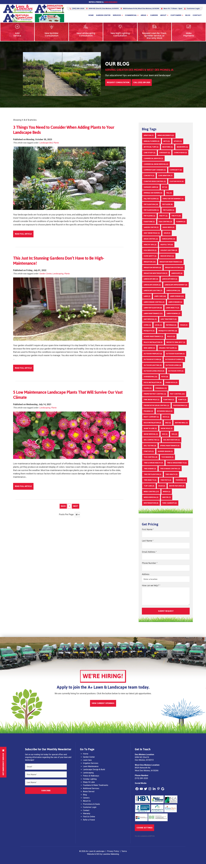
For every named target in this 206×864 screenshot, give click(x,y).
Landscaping (57, 273)
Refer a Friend (89, 820)
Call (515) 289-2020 (141, 82)
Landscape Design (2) (152, 284)
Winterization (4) (151, 502)
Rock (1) (166, 416)
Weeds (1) (166, 491)
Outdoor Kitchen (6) (152, 359)
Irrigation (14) (150, 261)
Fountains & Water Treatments (95, 785)
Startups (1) (149, 451)
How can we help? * (151, 585)
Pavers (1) (148, 388)
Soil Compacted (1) (151, 439)
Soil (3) (174, 434)
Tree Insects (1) (150, 479)
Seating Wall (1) (181, 422)
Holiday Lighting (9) (168, 250)
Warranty (86, 813)
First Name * (148, 529)
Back (63, 506)
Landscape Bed (45, 143)
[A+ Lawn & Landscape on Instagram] (150, 789)
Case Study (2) (149, 152)
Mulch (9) (171, 336)
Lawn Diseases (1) (175, 302)
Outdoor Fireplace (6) (153, 353)
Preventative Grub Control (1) (156, 405)
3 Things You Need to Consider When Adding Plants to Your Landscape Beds (63, 129)
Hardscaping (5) (168, 238)
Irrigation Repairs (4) (152, 267)
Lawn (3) (147, 296)
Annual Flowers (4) (151, 141)
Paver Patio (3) (171, 382)
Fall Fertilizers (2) (151, 198)
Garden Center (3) (151, 227)
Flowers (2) (180, 221)
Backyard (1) (167, 146)
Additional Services (91, 788)
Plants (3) (182, 399)
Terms (124, 851)
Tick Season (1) (167, 457)
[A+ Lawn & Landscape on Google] (163, 789)
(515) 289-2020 (78, 8)
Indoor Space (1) (167, 255)
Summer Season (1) (165, 451)
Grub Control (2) (151, 238)
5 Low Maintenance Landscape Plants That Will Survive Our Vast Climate (68, 394)
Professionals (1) (180, 405)
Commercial (131, 15)
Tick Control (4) (150, 457)
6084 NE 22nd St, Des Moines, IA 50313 (103, 8)
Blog (187, 15)
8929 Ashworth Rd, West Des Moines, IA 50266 (141, 8)
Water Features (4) (176, 485)
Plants (56, 143)
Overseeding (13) (150, 376)
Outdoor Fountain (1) (175, 353)
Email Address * (149, 552)
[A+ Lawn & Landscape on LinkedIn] (154, 789)
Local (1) (158, 324)
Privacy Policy (113, 851)
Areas (143, 15)
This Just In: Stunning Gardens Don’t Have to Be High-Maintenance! (58, 260)
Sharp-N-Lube (89, 782)
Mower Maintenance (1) (153, 336)
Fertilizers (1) (168, 210)
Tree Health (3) (171, 474)
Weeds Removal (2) (151, 497)
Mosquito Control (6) (167, 330)
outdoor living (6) (173, 365)
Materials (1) (171, 324)
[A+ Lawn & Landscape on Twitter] (145, 789)
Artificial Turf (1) (151, 146)
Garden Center (103, 15)
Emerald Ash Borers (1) (153, 192)
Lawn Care (87, 760)
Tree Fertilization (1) (152, 474)
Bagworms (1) (182, 146)
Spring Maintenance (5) (169, 445)
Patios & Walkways (91, 776)
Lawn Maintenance (90, 766)
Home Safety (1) (150, 255)
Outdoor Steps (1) (175, 370)
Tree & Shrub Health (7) (153, 462)
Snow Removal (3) (151, 434)
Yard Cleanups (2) (169, 502)
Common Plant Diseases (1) (155, 169)
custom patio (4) (177, 181)
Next (75, 506)
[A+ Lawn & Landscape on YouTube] (141, 789)
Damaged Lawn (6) (151, 187)
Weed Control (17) (151, 491)
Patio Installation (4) (153, 382)
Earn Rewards (110, 2)
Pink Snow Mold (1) (151, 399)
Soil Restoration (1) (171, 439)
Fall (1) (169, 192)
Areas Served (88, 791)
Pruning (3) (148, 411)
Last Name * (147, 541)
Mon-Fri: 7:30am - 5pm (172, 8)
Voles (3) (161, 485)
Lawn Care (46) (160, 296)
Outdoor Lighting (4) (153, 365)
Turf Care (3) (149, 485)
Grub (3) (167, 233)
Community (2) (176, 169)
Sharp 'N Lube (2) (150, 428)
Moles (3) (184, 324)
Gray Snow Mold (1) (152, 233)
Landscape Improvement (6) (176, 284)
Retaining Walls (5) (165, 411)
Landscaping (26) (173, 290)
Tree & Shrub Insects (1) (177, 462)
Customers (175, 15)
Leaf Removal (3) (150, 319)
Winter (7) (166, 497)
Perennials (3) (161, 388)
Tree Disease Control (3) (170, 468)
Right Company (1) (151, 416)
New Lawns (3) (149, 347)
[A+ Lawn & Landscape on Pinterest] (158, 789)
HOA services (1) (150, 250)
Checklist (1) (164, 152)
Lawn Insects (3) (172, 307)
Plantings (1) (168, 399)
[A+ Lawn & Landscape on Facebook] (137, 789)
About (163, 15)
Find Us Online (89, 816)
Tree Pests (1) (165, 479)
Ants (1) (166, 141)
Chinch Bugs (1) (180, 152)
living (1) (147, 324)
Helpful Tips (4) (166, 244)
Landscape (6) (176, 273)
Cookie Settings (144, 827)
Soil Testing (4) (150, 445)
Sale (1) (168, 422)
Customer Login (193, 8)
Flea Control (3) (165, 221)
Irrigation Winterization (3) (155, 273)
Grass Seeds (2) (168, 227)
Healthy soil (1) (150, 244)
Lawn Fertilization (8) (153, 307)
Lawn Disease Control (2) (154, 302)
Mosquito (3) (149, 330)
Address (145, 574)
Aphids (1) (178, 141)
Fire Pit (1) (163, 215)
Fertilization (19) (151, 204)
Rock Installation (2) (152, 422)
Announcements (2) (165, 135)
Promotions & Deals (91, 804)
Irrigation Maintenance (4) (171, 261)
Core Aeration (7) (165, 175)
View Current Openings (103, 703)
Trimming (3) (180, 479)
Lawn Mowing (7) (173, 313)
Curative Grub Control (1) (155, 181)
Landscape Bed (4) (151, 278)
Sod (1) (164, 434)
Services (117, 15)
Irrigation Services (90, 763)
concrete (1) (149, 175)
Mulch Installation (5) (153, 342)
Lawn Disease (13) (177, 296)
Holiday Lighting (90, 779)
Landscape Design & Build (94, 769)
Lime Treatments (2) (169, 319)
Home (91, 15)
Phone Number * (149, 563)
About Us (87, 801)
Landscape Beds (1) (169, 278)
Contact (197, 15)
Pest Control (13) (177, 393)
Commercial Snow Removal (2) (156, 164)
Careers (154, 15)
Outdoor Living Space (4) (154, 370)
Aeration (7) (149, 135)
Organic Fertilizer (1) (168, 347)
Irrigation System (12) (174, 267)
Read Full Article (23, 234)
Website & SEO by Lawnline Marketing (103, 854)
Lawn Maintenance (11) (153, 313)
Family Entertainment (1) (173, 198)
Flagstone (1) (149, 221)
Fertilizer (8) (167, 204)
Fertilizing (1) (149, 215)
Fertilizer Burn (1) (151, 210)
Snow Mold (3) (167, 428)
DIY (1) (164, 187)
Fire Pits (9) (176, 215)
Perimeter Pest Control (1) (155, 393)
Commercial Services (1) (153, 158)
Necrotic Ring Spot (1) (175, 342)
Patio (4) (164, 376)
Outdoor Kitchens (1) (174, 359)
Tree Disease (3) (150, 468)
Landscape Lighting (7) (153, 290)
